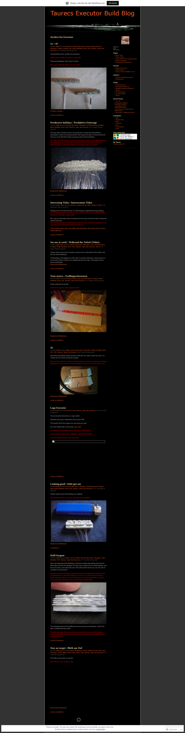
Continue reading (57, 111)
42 (51, 347)
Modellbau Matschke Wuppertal (125, 88)
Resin (85, 48)
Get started (113, 3)
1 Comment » (55, 548)
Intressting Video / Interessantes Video (71, 202)
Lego (73, 410)
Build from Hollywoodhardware (124, 77)
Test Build (118, 123)
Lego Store (77, 427)
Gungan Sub (80, 205)
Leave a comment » (57, 115)
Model (74, 48)
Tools (117, 125)
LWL (70, 48)
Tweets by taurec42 (119, 144)
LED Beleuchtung (92, 125)
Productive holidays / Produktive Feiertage (73, 122)
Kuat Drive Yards (86, 278)
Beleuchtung (76, 46)
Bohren (83, 46)
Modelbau (80, 48)
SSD (89, 48)
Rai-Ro (118, 90)
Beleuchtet (68, 46)
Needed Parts (120, 119)
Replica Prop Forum (121, 68)
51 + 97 (54, 43)
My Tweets (117, 142)
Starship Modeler (120, 93)
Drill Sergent (57, 555)
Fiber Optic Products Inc (123, 86)
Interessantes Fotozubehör (123, 62)
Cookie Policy (100, 729)
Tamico (118, 95)
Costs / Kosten (120, 57)
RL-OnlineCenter (120, 92)
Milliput (65, 652)
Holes (103, 558)
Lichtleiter (65, 48)
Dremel (88, 46)
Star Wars (88, 205)
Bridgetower (78, 650)
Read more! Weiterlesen (58, 191)
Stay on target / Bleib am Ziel (66, 648)
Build (57, 46)
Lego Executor (58, 407)
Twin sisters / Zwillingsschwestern (68, 276)
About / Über (119, 55)
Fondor (74, 278)
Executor (98, 46)
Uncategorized (120, 126)
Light (103, 350)
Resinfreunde (119, 79)
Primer (74, 652)
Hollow (60, 48)
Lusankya (95, 278)
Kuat (78, 278)
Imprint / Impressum (121, 60)
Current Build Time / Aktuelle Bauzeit (126, 59)
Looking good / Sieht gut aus (65, 484)
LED (92, 244)
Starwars (94, 48)
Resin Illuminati (120, 70)
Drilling (93, 46)
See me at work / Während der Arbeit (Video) (74, 242)
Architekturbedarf (120, 85)
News (58, 205)
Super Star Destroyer (82, 127)
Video (62, 205)
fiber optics (75, 125)
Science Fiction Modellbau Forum (125, 71)
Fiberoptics (53, 48)
